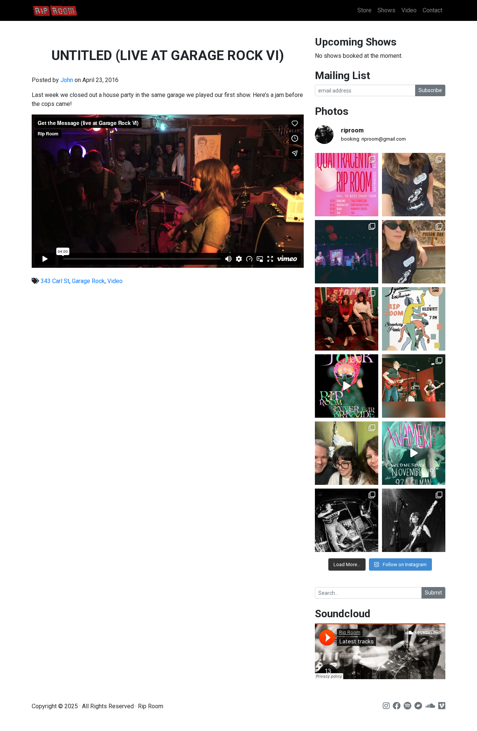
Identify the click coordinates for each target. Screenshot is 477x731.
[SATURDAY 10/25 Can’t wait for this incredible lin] (413, 520)
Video (409, 10)
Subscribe (430, 90)
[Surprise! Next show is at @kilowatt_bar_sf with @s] (413, 319)
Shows (386, 10)
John (66, 80)
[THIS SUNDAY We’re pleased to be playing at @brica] (346, 319)
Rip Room (69, 10)
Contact (432, 10)
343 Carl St (55, 281)
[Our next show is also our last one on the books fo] (346, 520)
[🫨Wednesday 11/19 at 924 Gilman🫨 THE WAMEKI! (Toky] (413, 453)
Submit (433, 593)
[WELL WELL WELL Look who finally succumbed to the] (413, 251)
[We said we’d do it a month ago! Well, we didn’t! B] (413, 184)
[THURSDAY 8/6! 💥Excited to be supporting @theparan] (346, 251)
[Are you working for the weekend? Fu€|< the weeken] (346, 386)
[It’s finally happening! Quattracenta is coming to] (346, 184)
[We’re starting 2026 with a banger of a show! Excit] (413, 386)
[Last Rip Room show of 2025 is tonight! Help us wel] (346, 453)
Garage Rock (88, 281)
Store (364, 10)
